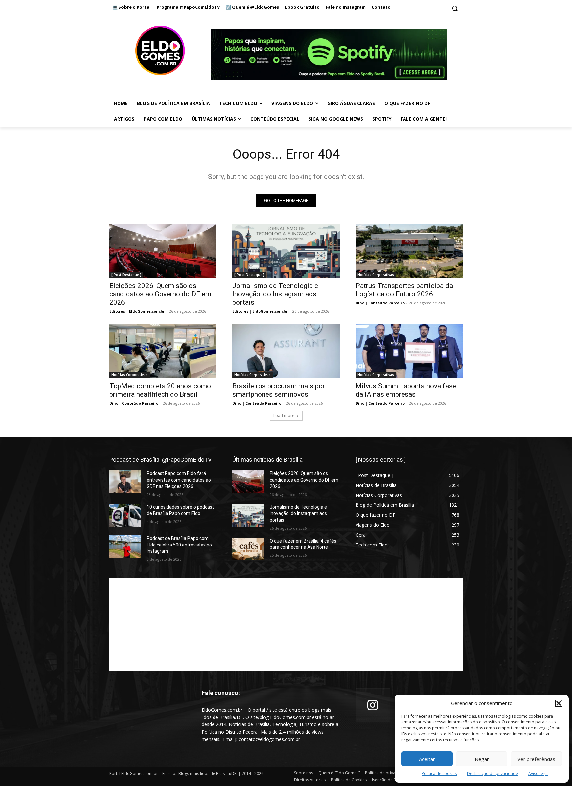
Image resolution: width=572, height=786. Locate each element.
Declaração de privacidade (492, 773)
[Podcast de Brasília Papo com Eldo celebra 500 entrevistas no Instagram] (125, 546)
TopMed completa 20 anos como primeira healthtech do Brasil (160, 390)
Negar (482, 759)
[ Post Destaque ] (126, 274)
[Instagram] (373, 705)
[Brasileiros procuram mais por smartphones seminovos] (286, 351)
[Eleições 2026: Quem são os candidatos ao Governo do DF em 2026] (162, 251)
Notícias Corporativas (376, 274)
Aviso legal (538, 773)
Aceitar (427, 759)
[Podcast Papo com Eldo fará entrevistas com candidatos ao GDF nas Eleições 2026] (125, 481)
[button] (558, 703)
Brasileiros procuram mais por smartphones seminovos (278, 390)
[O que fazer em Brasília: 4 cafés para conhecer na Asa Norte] (248, 549)
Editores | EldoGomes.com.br (137, 311)
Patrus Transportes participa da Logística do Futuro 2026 (404, 290)
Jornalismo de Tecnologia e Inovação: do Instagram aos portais (275, 294)
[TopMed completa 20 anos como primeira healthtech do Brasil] (162, 351)
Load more (283, 415)
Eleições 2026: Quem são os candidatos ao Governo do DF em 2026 (160, 294)
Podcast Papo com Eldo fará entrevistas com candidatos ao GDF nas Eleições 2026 (179, 480)
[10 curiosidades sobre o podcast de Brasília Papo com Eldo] (125, 515)
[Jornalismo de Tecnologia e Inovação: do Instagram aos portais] (286, 251)
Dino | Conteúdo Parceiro (380, 302)
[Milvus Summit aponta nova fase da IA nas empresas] (409, 351)
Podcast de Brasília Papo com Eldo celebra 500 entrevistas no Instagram (179, 545)
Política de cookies (439, 773)
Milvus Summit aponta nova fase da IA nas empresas (406, 390)
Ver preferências (536, 759)
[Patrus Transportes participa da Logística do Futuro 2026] (409, 251)
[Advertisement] (286, 624)
